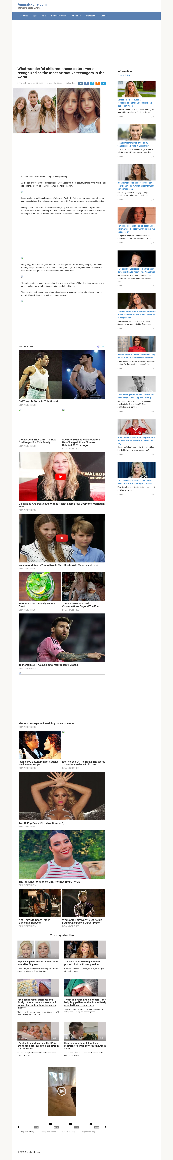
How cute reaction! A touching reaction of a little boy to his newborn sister (85, 1046)
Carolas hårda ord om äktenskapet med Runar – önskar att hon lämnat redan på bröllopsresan (137, 314)
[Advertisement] (86, 41)
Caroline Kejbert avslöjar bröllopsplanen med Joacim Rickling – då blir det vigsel (136, 103)
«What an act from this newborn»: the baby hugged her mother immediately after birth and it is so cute (85, 1002)
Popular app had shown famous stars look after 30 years (37, 963)
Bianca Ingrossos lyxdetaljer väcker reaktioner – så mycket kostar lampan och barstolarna (136, 186)
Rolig (44, 16)
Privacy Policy (124, 75)
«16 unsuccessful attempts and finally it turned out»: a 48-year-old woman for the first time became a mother (36, 1003)
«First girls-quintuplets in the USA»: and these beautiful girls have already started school (38, 1046)
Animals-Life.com (32, 4)
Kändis (103, 16)
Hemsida (24, 16)
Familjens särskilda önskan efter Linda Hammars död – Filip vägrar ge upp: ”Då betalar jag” (136, 229)
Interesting (90, 16)
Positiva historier (58, 16)
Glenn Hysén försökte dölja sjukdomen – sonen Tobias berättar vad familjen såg (136, 440)
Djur (34, 16)
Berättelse (76, 16)
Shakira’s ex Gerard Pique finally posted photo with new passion (82, 963)
